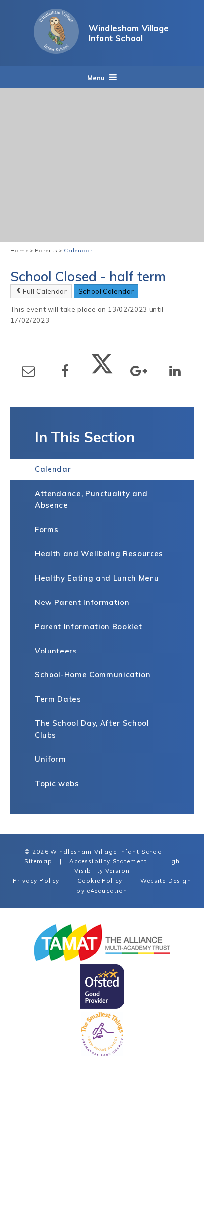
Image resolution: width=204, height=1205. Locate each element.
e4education (107, 890)
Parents (46, 250)
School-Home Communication (93, 674)
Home (19, 250)
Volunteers (56, 650)
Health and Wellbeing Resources (99, 553)
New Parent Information (82, 602)
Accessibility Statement (108, 861)
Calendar (78, 250)
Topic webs (57, 783)
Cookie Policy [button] (99, 880)
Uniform (50, 759)
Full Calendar (45, 291)
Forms (46, 529)
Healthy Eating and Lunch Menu (97, 578)
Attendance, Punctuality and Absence (91, 499)
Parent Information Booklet (88, 626)
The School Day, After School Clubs (92, 729)
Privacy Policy (36, 880)
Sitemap (38, 861)
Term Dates (58, 698)
